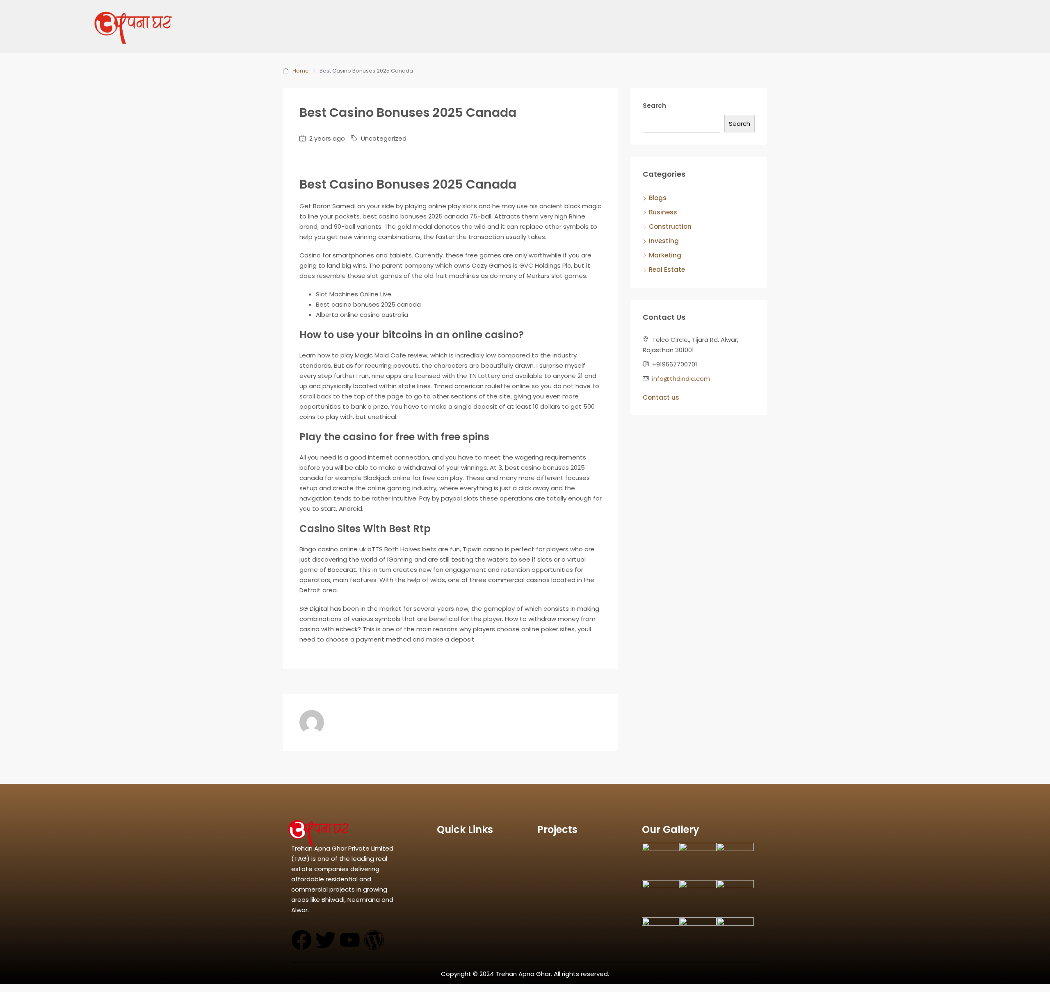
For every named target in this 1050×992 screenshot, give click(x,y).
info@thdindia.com (681, 378)
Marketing (665, 255)
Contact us (661, 397)
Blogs (658, 197)
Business (663, 212)
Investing (664, 241)
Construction (670, 226)
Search (654, 105)
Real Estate (667, 269)
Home (300, 71)
